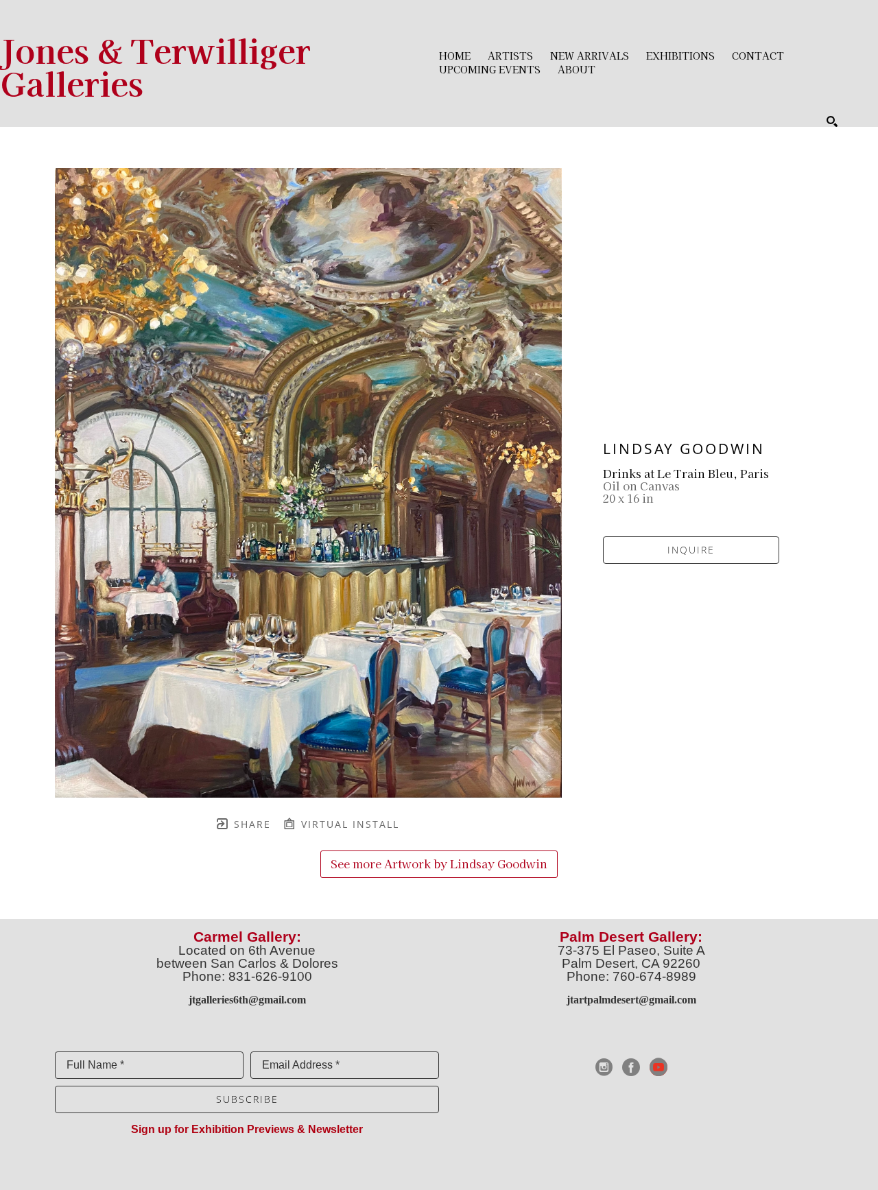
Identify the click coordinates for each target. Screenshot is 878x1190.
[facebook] (631, 1067)
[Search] (832, 121)
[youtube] (658, 1067)
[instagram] (604, 1067)
